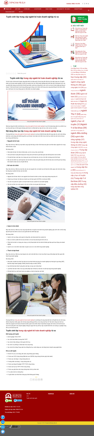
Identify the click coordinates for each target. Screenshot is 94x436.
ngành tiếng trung (80, 116)
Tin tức (21, 11)
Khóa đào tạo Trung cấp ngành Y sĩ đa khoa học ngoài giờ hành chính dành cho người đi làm (81, 30)
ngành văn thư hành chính (77, 118)
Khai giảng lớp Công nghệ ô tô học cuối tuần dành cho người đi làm (81, 53)
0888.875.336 (19, 409)
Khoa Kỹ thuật (78, 9)
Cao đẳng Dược (76, 68)
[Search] (88, 10)
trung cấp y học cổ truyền (79, 175)
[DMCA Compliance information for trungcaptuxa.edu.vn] (15, 426)
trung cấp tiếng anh (81, 170)
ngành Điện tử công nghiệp (77, 130)
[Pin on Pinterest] (39, 379)
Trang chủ (8, 9)
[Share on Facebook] (31, 379)
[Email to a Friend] (36, 379)
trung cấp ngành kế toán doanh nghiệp (41, 78)
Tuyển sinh (27, 9)
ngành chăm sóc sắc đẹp (77, 79)
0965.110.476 (16, 406)
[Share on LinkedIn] (41, 379)
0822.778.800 (16, 412)
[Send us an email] (88, 3)
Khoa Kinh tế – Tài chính (63, 9)
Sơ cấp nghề (37, 9)
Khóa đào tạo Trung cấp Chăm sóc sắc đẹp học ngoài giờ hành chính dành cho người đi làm (81, 59)
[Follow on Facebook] (82, 3)
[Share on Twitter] (33, 379)
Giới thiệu (17, 9)
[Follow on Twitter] (86, 3)
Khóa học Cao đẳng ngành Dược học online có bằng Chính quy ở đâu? (81, 46)
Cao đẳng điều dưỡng (79, 74)
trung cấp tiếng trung (77, 173)
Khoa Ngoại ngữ (10, 11)
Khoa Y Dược (49, 9)
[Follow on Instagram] (84, 3)
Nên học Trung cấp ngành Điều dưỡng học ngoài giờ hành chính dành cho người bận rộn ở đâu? (81, 38)
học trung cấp (78, 77)
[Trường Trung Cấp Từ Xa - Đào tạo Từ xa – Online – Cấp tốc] (14, 2)
